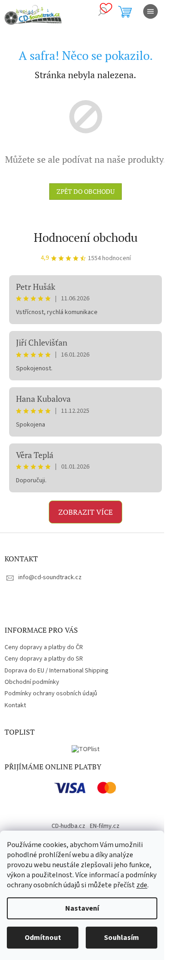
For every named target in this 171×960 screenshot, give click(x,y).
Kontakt (15, 705)
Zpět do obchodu (85, 191)
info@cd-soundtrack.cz (50, 577)
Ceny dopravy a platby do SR (44, 658)
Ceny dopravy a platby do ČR (44, 647)
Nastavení (82, 908)
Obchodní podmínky (32, 682)
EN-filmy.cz (104, 826)
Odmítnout (43, 938)
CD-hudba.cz (68, 826)
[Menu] (150, 11)
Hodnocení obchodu (86, 237)
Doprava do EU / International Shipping (57, 670)
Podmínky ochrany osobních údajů (51, 693)
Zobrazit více (85, 512)
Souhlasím (121, 938)
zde (141, 885)
